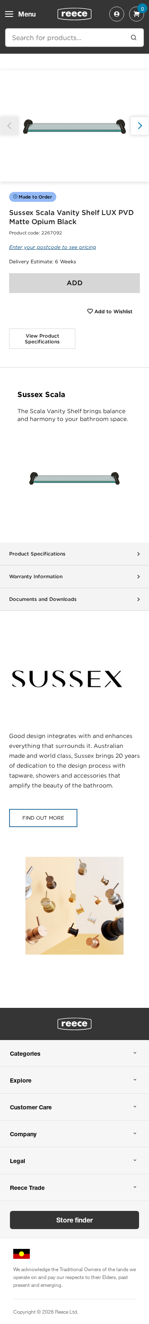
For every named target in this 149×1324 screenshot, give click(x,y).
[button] (139, 125)
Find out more (43, 818)
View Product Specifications (42, 339)
